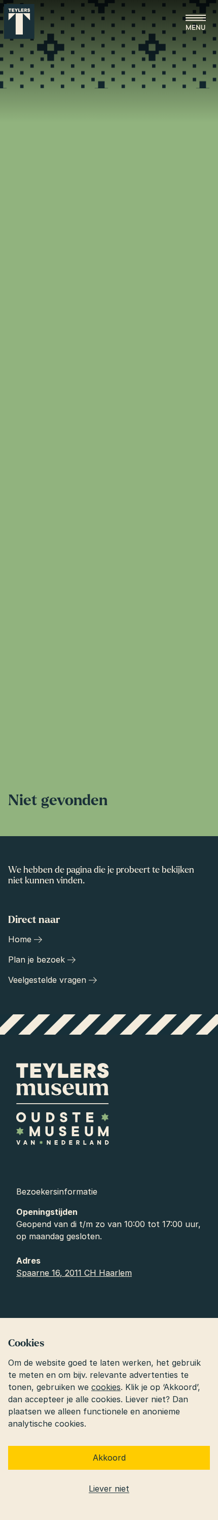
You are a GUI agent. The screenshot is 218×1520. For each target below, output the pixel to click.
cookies (106, 1387)
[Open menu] (196, 22)
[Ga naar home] (19, 21)
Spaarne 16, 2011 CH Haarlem (74, 1273)
